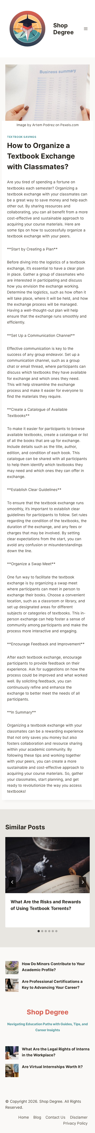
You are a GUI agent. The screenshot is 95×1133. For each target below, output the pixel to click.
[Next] (82, 882)
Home (23, 1117)
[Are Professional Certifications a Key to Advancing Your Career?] (12, 985)
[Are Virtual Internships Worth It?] (12, 1070)
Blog (37, 1117)
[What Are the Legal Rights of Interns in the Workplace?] (12, 1052)
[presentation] (47, 865)
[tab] (39, 931)
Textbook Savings (21, 136)
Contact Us (55, 1117)
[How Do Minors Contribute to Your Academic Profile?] (12, 967)
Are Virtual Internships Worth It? (52, 1067)
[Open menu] (86, 28)
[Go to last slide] (12, 882)
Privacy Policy (75, 1123)
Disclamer (78, 1117)
